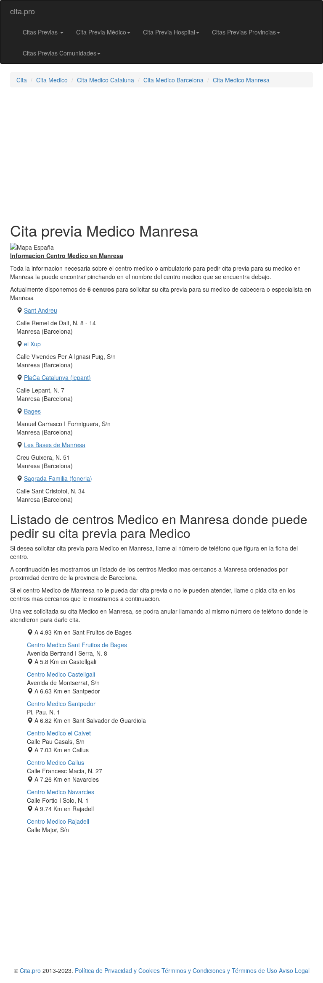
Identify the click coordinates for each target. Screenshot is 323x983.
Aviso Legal (294, 970)
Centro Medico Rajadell (58, 821)
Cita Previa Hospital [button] (169, 32)
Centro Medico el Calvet (59, 733)
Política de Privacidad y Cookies (117, 970)
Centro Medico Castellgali (61, 674)
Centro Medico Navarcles (60, 792)
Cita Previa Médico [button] (101, 32)
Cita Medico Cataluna (105, 80)
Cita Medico (52, 80)
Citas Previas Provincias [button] (244, 32)
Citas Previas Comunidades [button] (59, 53)
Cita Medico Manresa (241, 80)
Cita (21, 80)
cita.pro (22, 10)
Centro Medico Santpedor (61, 703)
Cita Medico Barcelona (173, 80)
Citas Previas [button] (41, 32)
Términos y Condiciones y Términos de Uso (219, 970)
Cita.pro (30, 970)
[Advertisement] (161, 154)
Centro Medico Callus (55, 762)
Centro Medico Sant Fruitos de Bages (77, 644)
